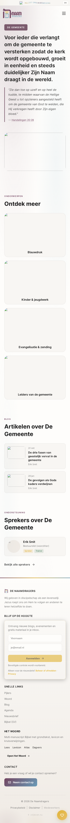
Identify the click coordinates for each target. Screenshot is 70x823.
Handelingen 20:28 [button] (23, 119)
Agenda (8, 710)
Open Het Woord (16, 755)
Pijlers (7, 692)
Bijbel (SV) (10, 721)
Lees (7, 747)
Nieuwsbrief (11, 716)
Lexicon (17, 747)
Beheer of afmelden (46, 670)
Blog (7, 704)
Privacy (12, 673)
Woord (8, 698)
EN (65, 3)
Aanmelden (33, 658)
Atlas (27, 747)
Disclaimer (34, 807)
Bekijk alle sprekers (17, 564)
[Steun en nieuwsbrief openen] (62, 814)
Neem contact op (23, 782)
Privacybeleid (17, 807)
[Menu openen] (64, 13)
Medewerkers (52, 807)
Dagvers (37, 747)
